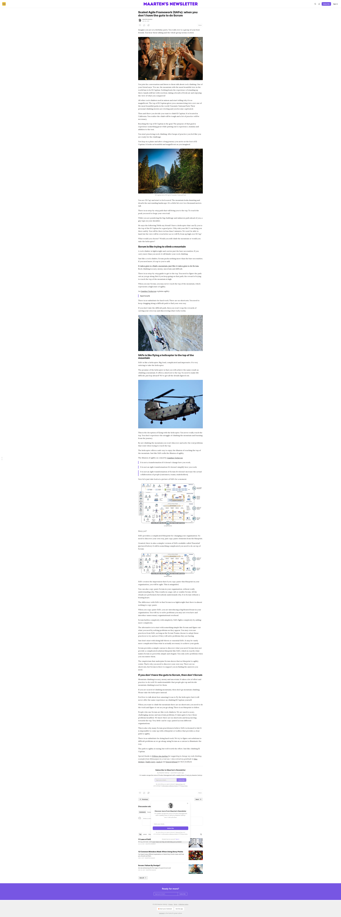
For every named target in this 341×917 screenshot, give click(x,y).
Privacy (170, 904)
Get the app (179, 909)
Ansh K (159, 762)
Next (197, 799)
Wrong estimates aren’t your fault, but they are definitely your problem (160, 842)
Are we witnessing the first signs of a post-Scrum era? (154, 868)
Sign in (335, 4)
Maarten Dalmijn (147, 19)
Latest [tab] (145, 834)
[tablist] (146, 812)
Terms (175, 904)
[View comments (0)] (144, 25)
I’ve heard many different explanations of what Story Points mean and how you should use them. (161, 855)
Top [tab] (140, 834)
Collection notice (183, 904)
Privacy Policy (183, 834)
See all (142, 878)
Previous (145, 799)
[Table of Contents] (2, 458)
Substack (161, 913)
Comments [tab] (142, 812)
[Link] (135, 246)
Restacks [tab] (149, 812)
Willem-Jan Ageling (160, 756)
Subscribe (326, 4)
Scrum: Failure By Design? (149, 865)
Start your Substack (166, 909)
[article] (170, 843)
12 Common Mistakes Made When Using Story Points (160, 852)
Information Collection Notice (170, 834)
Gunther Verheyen (148, 291)
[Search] (315, 4)
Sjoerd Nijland (171, 762)
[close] (187, 803)
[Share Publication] (319, 4)
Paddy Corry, (150, 762)
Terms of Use (179, 832)
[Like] (140, 25)
